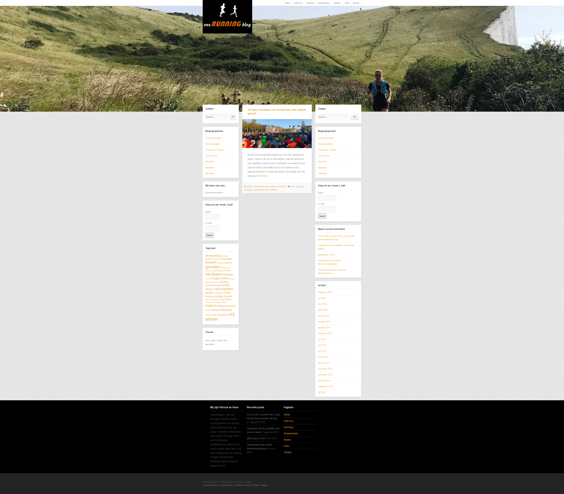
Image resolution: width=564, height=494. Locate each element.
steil (222, 299)
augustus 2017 (325, 333)
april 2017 (322, 351)
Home (287, 2)
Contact (356, 2)
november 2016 (325, 375)
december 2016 (325, 369)
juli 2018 (322, 298)
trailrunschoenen (226, 306)
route (227, 292)
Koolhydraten (215, 282)
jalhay (232, 279)
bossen (211, 262)
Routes (337, 2)
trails (207, 310)
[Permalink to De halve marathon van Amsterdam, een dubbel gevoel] (277, 133)
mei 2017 (322, 345)
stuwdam (208, 302)
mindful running (212, 285)
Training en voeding (214, 150)
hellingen (227, 274)
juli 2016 (322, 392)
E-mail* (208, 223)
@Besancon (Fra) (326, 255)
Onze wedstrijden (213, 138)
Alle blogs (209, 173)
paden (209, 292)
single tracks (223, 296)
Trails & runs (211, 156)
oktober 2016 (324, 380)
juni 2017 (322, 339)
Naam (208, 212)
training (214, 309)
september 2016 (325, 386)
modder (225, 285)
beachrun (209, 259)
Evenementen (323, 2)
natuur (209, 289)
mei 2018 (322, 304)
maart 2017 (323, 357)
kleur (207, 282)
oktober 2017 (324, 327)
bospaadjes (226, 258)
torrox (224, 302)
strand (228, 299)
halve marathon (271, 190)
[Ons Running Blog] (227, 16)
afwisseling (213, 255)
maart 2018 (323, 316)
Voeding (208, 315)
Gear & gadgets (212, 144)
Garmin (228, 262)
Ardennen (224, 256)
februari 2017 (324, 363)
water (214, 315)
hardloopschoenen (222, 270)
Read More (262, 176)
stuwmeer (216, 302)
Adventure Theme (210, 485)
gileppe (223, 268)
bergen (217, 259)
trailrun (210, 305)
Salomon (210, 296)
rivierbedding (218, 293)
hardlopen (213, 274)
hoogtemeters (219, 278)
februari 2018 (324, 322)
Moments (209, 161)
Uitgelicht (209, 167)
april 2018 (322, 310)
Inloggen (263, 485)
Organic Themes (226, 485)
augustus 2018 (325, 292)
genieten (212, 267)
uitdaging (225, 310)
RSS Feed (255, 485)
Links (347, 2)
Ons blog (310, 2)
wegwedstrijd (223, 315)
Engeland (220, 263)
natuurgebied (223, 289)
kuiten (225, 282)
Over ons (298, 2)
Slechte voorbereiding (212, 300)
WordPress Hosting (242, 485)
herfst (207, 279)
